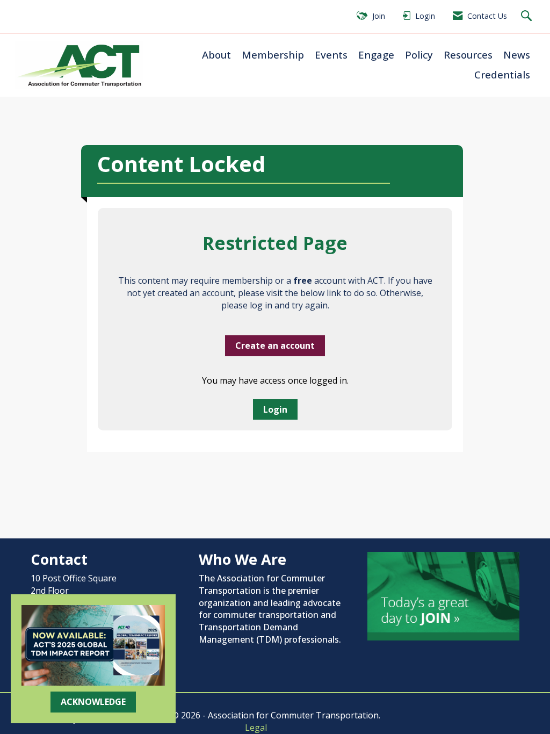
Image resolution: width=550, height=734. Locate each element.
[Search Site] (527, 16)
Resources (468, 54)
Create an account (275, 345)
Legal (256, 727)
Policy (419, 54)
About (216, 54)
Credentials (502, 74)
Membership (273, 54)
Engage (376, 54)
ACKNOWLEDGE (93, 702)
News (516, 54)
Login (275, 409)
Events (331, 54)
